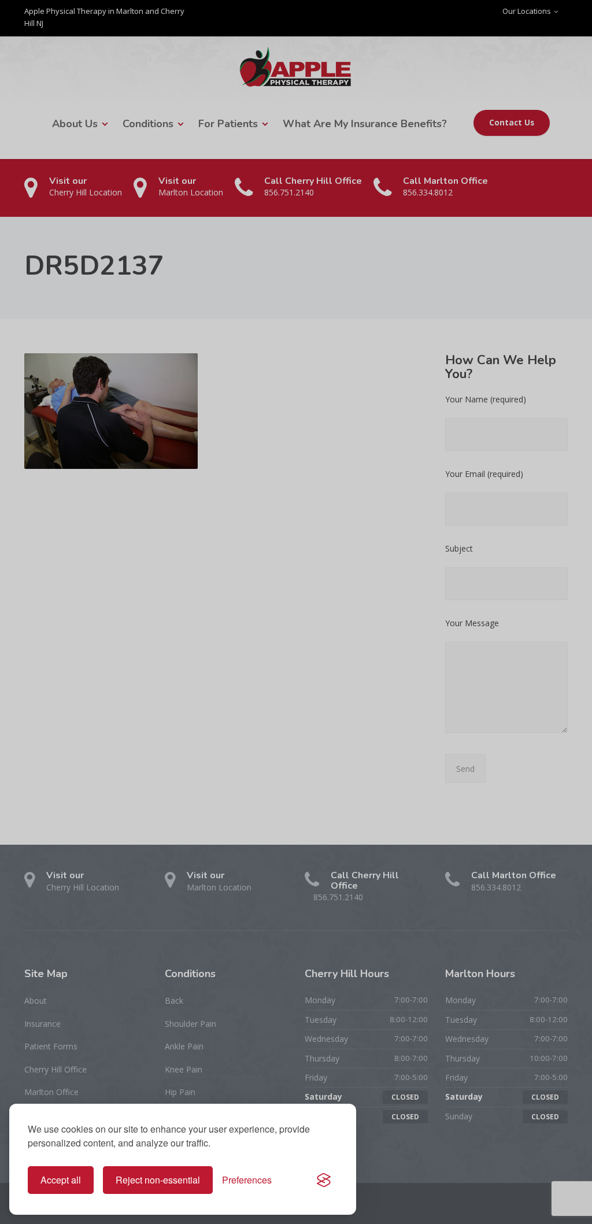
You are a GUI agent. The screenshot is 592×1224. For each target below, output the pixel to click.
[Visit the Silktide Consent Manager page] (324, 1180)
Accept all (60, 1179)
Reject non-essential (158, 1179)
